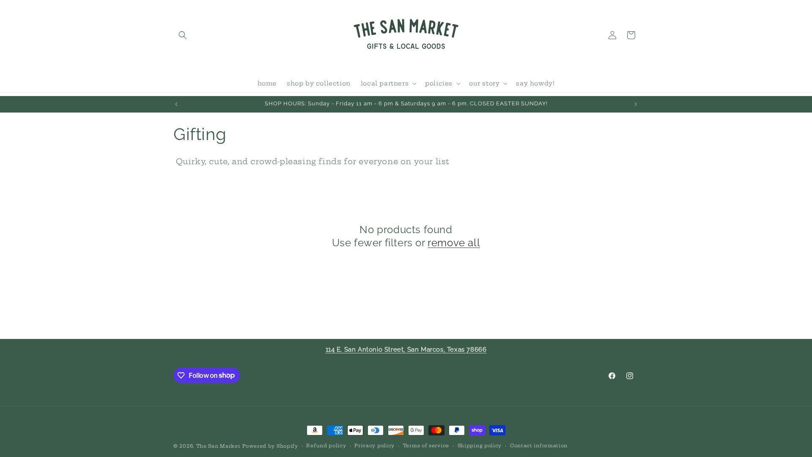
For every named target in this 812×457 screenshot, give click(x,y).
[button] (182, 35)
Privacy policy (374, 446)
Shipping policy (480, 446)
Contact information (539, 446)
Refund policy (326, 446)
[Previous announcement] (176, 104)
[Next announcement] (635, 104)
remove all (454, 243)
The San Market (218, 446)
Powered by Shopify (270, 446)
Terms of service (426, 446)
